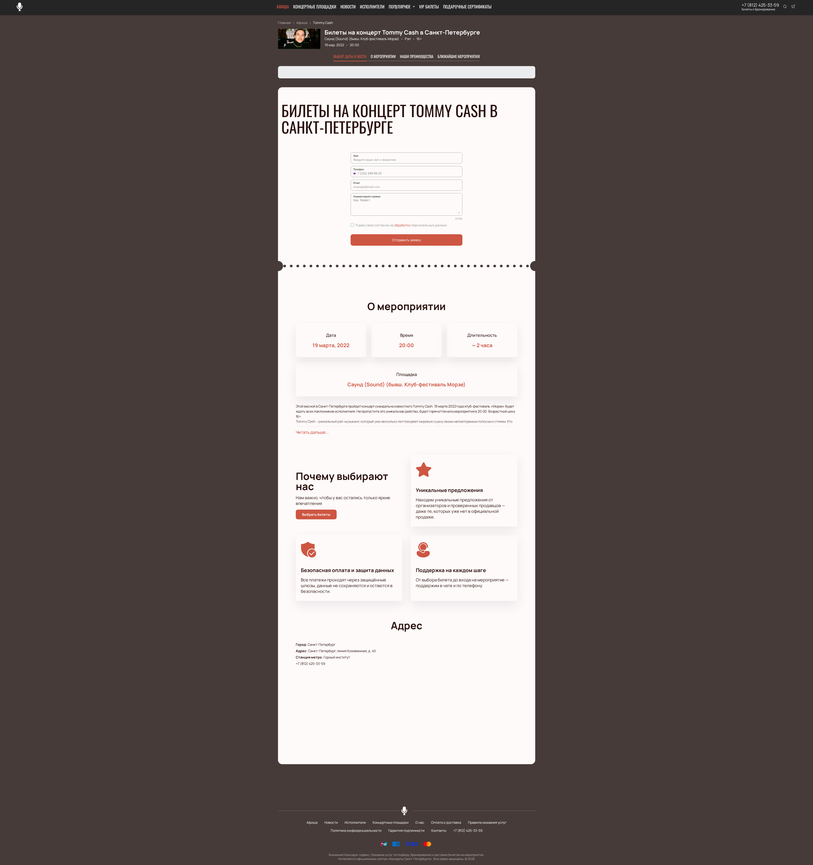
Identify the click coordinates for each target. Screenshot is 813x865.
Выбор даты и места (349, 56)
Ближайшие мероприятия (459, 56)
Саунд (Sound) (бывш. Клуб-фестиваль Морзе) (362, 38)
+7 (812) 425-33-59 (760, 5)
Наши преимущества (416, 56)
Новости (348, 6)
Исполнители (372, 6)
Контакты (438, 830)
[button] (355, 173)
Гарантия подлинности (406, 830)
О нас (419, 822)
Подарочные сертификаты (467, 6)
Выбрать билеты (316, 514)
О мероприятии (383, 56)
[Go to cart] (793, 7)
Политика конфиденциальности (356, 830)
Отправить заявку (406, 240)
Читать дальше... (312, 432)
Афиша (283, 6)
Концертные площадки (314, 6)
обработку (402, 225)
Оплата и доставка (446, 822)
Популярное (400, 6)
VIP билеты (429, 6)
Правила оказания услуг (487, 822)
